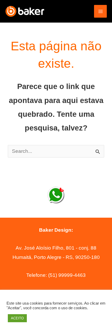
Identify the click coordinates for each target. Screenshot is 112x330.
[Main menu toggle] (100, 11)
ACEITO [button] (17, 318)
